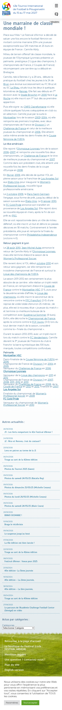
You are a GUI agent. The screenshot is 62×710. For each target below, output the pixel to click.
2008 (20, 170)
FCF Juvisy (38, 322)
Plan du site (12, 664)
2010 (53, 201)
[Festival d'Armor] (6, 9)
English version (14, 670)
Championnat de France (41, 318)
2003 (37, 117)
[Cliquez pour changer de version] (56, 14)
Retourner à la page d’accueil (23, 641)
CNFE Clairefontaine (35, 106)
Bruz (6, 84)
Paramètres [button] (12, 702)
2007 (12, 152)
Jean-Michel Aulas (31, 247)
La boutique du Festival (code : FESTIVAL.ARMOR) (24, 647)
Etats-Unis (13, 182)
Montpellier (9, 117)
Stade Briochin (29, 94)
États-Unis (31, 201)
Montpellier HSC (31, 289)
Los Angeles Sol (50, 178)
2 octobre (12, 194)
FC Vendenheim (39, 337)
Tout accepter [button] (30, 702)
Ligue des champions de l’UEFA (20, 274)
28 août (11, 247)
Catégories (8, 625)
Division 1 (40, 124)
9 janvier (46, 201)
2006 (38, 132)
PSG (14, 215)
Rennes (23, 91)
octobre (41, 263)
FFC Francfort (33, 300)
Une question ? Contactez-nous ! (25, 659)
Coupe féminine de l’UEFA (40, 359)
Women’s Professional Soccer (19, 258)
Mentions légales (15, 654)
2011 (51, 375)
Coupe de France (12, 386)
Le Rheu (14, 87)
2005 (6, 366)
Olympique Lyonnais (28, 148)
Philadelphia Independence (42, 234)
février (10, 175)
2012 (5, 377)
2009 (17, 175)
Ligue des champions (33, 375)
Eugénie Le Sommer (35, 314)
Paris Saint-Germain (38, 194)
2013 (26, 382)
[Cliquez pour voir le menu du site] (56, 5)
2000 (44, 94)
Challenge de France (14, 128)
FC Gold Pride (13, 204)
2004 (44, 117)
